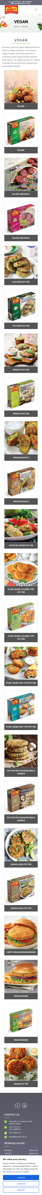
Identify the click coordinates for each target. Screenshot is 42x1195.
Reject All (21, 1190)
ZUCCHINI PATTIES (21, 282)
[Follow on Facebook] (17, 1106)
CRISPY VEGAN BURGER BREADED (21, 952)
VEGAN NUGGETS (21, 457)
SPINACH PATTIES (21, 369)
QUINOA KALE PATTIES (21, 864)
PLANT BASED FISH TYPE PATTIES (21, 683)
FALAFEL (21, 106)
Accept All (21, 1177)
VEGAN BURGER (21, 996)
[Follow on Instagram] (24, 1106)
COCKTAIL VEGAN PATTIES (21, 545)
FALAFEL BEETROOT (21, 194)
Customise (21, 1184)
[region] (21, 1175)
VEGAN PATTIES (21, 1084)
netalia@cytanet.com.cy (18, 1137)
